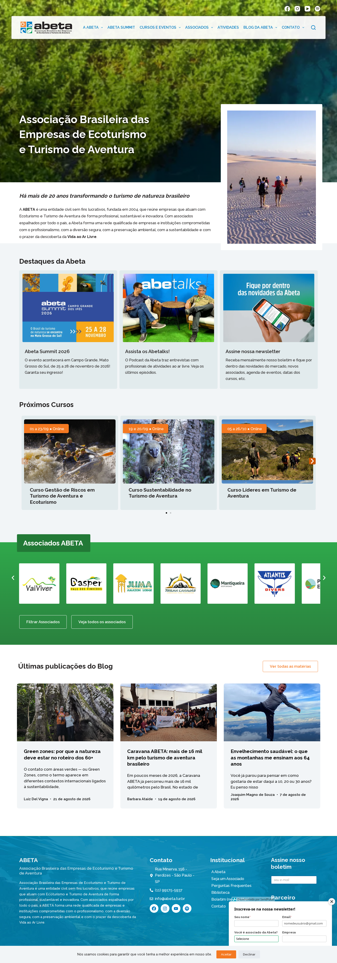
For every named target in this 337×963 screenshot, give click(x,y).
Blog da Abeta (258, 27)
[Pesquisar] (313, 27)
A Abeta (91, 27)
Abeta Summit (121, 27)
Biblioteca (220, 892)
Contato (291, 27)
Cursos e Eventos (158, 27)
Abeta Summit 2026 (47, 351)
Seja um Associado (227, 878)
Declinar (249, 954)
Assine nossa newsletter (253, 351)
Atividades (228, 27)
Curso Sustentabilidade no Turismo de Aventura (61, 493)
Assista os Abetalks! (147, 351)
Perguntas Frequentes (231, 885)
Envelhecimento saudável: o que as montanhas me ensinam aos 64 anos (270, 757)
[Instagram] (297, 8)
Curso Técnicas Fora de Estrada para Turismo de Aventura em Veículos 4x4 (264, 496)
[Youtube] (176, 908)
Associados (197, 27)
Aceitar (226, 954)
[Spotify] (317, 8)
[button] (25, 461)
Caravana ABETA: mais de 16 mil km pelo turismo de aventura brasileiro (164, 757)
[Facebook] (287, 8)
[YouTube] (307, 8)
